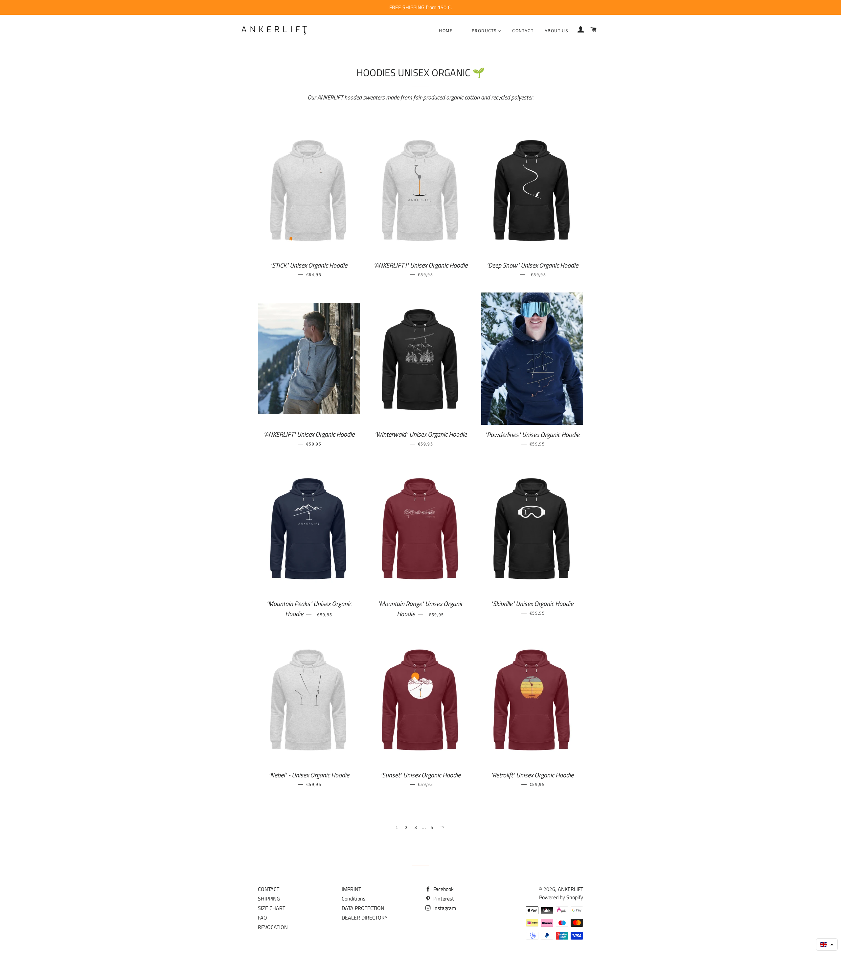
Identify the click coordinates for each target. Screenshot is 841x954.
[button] (826, 944)
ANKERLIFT (570, 889)
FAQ (262, 917)
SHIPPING (269, 898)
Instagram (444, 908)
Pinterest (443, 898)
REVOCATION (273, 927)
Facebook (443, 889)
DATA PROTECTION (363, 908)
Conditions (353, 898)
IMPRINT (351, 889)
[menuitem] (445, 30)
